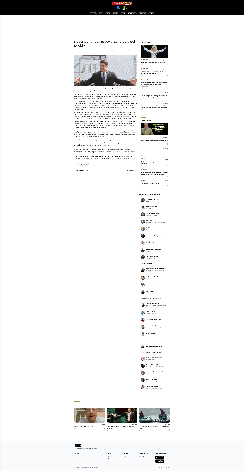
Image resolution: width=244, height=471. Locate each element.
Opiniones (115, 13)
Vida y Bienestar (142, 13)
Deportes (123, 13)
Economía (108, 13)
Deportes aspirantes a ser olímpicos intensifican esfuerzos (135, 426)
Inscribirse (239, 2)
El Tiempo (151, 13)
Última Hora (93, 13)
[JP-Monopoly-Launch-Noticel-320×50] (122, 3)
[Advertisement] (122, 25)
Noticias (100, 13)
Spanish (108, 456)
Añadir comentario (130, 170)
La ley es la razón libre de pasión (150, 183)
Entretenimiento (132, 13)
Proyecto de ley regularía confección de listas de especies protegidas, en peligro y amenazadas (154, 84)
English (108, 458)
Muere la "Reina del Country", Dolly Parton (153, 62)
